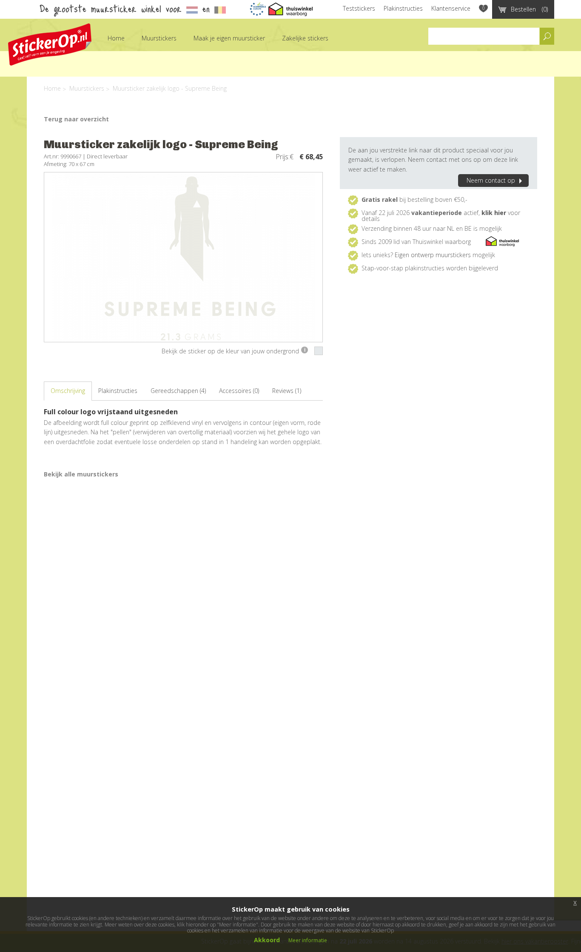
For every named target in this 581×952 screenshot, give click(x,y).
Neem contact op (491, 180)
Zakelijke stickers (305, 38)
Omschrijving (68, 391)
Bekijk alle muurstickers (81, 474)
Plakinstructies (403, 8)
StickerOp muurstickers (49, 44)
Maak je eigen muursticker (229, 38)
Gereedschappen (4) (178, 391)
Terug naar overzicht (76, 119)
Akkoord (267, 940)
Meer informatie (307, 940)
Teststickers (359, 8)
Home (116, 38)
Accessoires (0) (239, 391)
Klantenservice (450, 8)
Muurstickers (159, 38)
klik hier (493, 213)
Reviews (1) (286, 391)
